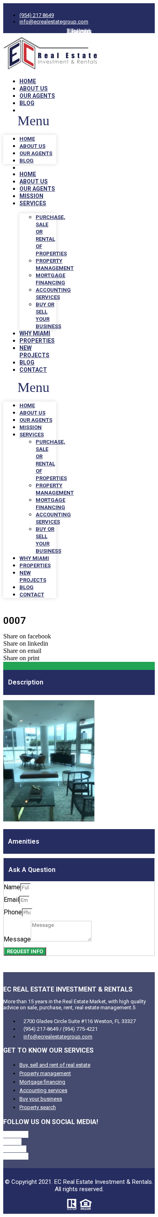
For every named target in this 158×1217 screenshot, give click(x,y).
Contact (33, 369)
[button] (29, 120)
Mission (31, 196)
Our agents (37, 96)
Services (32, 203)
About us (33, 88)
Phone (13, 912)
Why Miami (34, 333)
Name (12, 887)
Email (11, 899)
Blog (26, 103)
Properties (37, 340)
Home (27, 81)
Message (17, 939)
